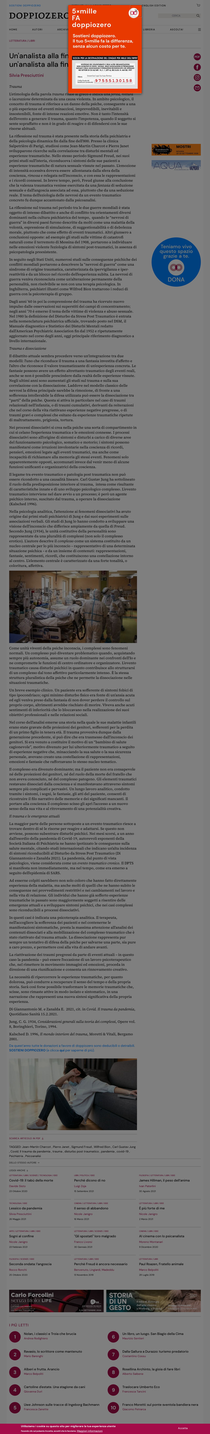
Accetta (183, 1428)
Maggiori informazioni (90, 1431)
